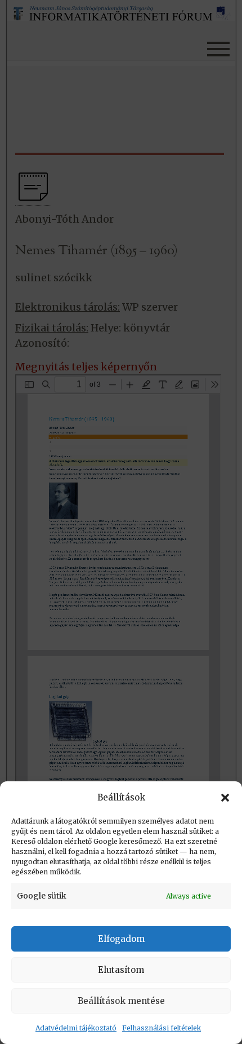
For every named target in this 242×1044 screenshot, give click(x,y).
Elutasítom (121, 970)
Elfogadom (121, 939)
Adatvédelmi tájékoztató (75, 1028)
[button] (225, 797)
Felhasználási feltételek (161, 1028)
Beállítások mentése (121, 1001)
